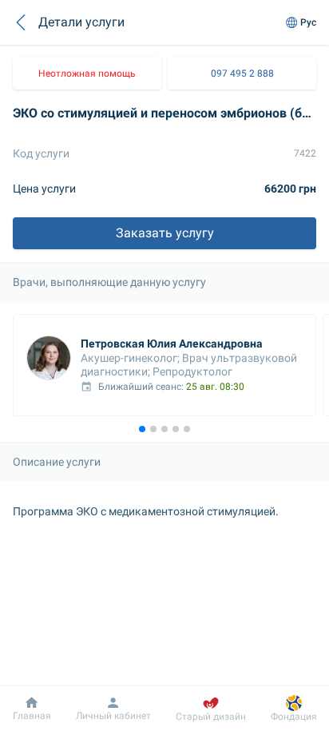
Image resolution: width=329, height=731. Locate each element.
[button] (21, 22)
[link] (87, 73)
